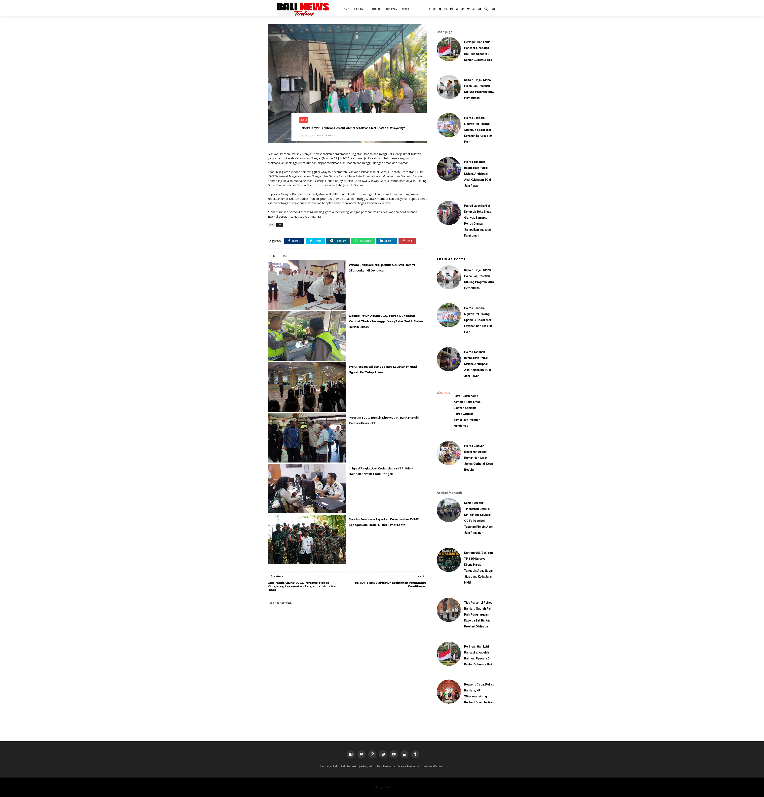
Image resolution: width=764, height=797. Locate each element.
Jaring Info (366, 766)
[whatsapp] (445, 9)
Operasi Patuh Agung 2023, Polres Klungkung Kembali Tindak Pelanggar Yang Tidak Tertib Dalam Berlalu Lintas (386, 321)
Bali (304, 120)
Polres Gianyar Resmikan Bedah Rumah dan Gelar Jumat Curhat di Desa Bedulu (478, 457)
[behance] (462, 9)
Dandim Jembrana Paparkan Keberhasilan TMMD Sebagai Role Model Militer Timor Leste (384, 522)
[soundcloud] (479, 9)
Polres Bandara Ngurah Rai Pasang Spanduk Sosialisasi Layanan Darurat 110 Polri (478, 129)
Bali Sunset (348, 766)
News (405, 9)
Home (345, 9)
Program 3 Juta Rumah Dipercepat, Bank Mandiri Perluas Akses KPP (384, 420)
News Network (409, 766)
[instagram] (435, 9)
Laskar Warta (432, 766)
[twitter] (440, 9)
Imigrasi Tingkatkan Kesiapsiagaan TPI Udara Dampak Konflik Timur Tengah (381, 471)
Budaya (390, 9)
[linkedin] (457, 9)
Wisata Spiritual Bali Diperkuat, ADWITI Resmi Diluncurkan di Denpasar (382, 267)
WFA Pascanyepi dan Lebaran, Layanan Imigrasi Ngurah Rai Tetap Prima (383, 369)
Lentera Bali (329, 766)
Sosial (375, 9)
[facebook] (430, 9)
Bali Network (386, 766)
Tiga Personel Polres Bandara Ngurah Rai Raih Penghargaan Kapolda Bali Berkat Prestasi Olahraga (478, 614)
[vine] (468, 9)
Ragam (358, 9)
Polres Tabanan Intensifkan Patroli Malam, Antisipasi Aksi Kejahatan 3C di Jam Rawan (477, 173)
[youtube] (474, 9)
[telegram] (451, 9)
